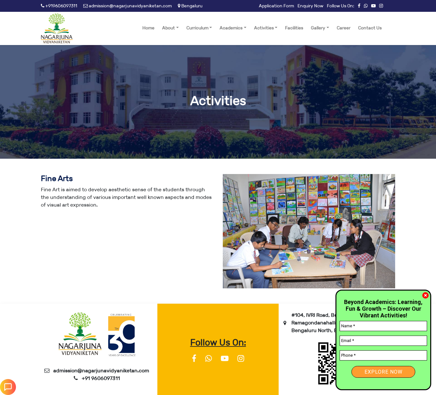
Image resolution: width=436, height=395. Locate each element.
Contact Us (370, 28)
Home (148, 28)
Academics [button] (231, 28)
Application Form (276, 6)
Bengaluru (191, 6)
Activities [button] (264, 28)
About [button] (168, 28)
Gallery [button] (318, 28)
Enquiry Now (310, 6)
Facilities (294, 28)
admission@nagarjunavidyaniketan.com (130, 6)
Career (343, 28)
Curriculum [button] (197, 28)
